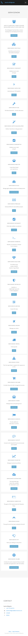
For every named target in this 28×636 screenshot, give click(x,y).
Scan (14, 312)
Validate (14, 229)
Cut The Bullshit (14, 192)
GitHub (7, 615)
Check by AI (14, 152)
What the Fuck (14, 546)
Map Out (14, 427)
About (10, 631)
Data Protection (15, 631)
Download (14, 35)
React (14, 172)
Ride (14, 114)
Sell (14, 210)
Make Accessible (14, 567)
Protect (14, 294)
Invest (14, 466)
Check (14, 76)
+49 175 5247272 (10, 608)
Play (14, 509)
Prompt (14, 132)
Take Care (14, 271)
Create (13, 56)
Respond (14, 370)
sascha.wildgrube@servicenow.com (14, 610)
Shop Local (14, 407)
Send (14, 350)
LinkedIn (8, 613)
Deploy (14, 94)
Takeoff (14, 332)
